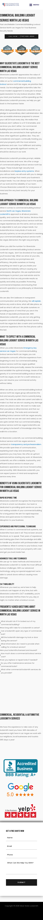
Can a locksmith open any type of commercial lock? (21, 632)
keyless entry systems (24, 171)
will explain (36, 301)
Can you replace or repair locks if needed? (19, 660)
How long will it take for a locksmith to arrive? (20, 628)
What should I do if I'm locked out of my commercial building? (18, 623)
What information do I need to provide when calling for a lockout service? (20, 645)
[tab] (21, 623)
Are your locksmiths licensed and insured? (19, 650)
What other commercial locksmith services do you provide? (21, 671)
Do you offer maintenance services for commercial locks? (17, 664)
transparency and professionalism (26, 444)
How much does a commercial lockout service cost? (21, 655)
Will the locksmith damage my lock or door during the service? (19, 639)
